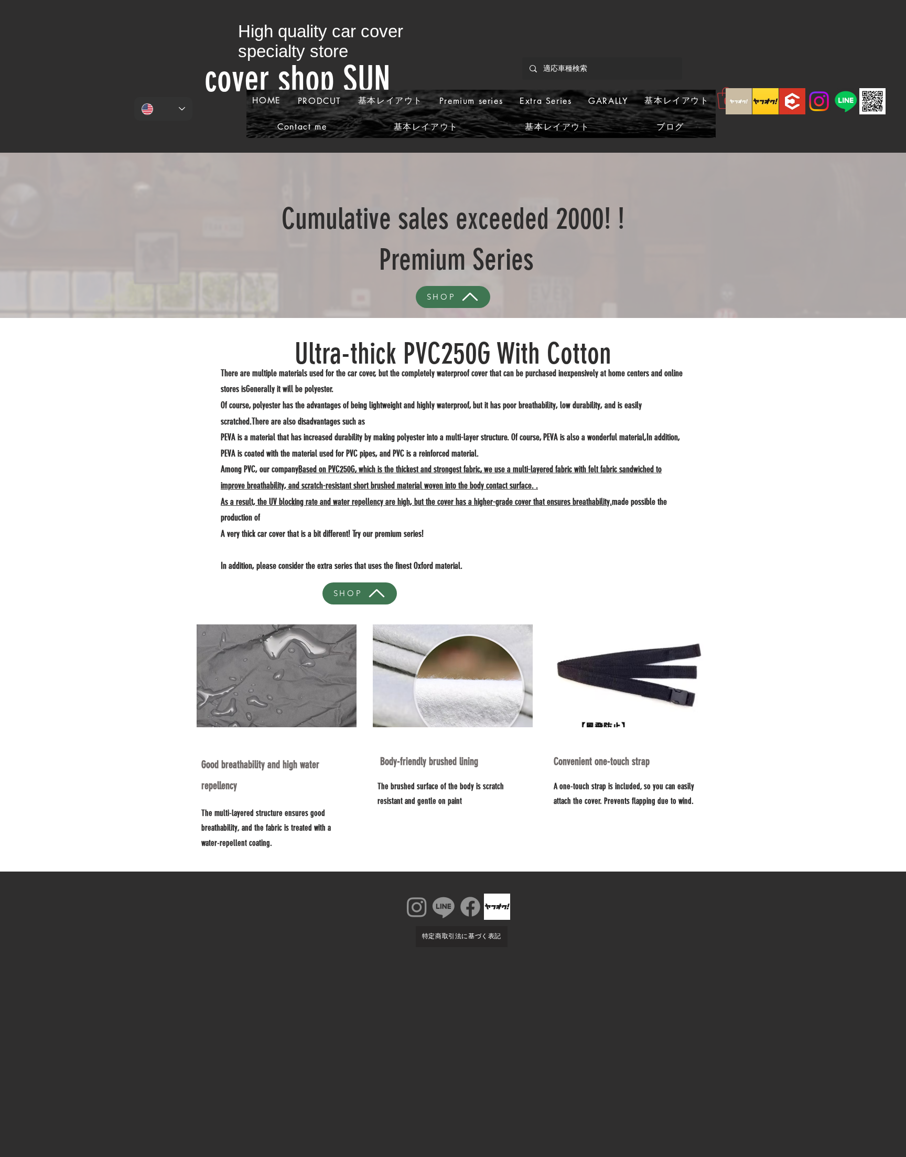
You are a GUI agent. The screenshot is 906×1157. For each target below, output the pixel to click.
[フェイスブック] (470, 907)
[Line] (846, 101)
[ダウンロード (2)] (765, 101)
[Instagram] (819, 101)
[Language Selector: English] (163, 109)
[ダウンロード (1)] (792, 101)
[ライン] (443, 907)
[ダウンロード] (739, 101)
